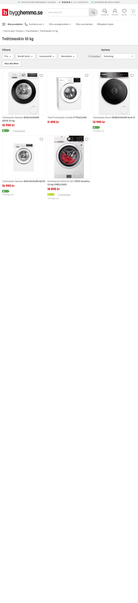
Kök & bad (9, 31)
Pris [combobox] (6, 56)
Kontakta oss (35, 24)
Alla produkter (15, 24)
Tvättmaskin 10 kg (49, 31)
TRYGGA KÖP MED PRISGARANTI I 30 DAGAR (38, 2)
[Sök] (93, 12)
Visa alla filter (11, 63)
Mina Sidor (115, 15)
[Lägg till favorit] (41, 75)
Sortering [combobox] (108, 56)
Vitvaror (20, 31)
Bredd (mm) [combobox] (24, 56)
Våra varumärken (84, 24)
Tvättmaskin (32, 31)
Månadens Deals (105, 24)
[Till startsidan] (22, 12)
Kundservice (104, 15)
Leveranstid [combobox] (45, 56)
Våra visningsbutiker (59, 24)
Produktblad (19, 131)
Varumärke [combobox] (66, 56)
